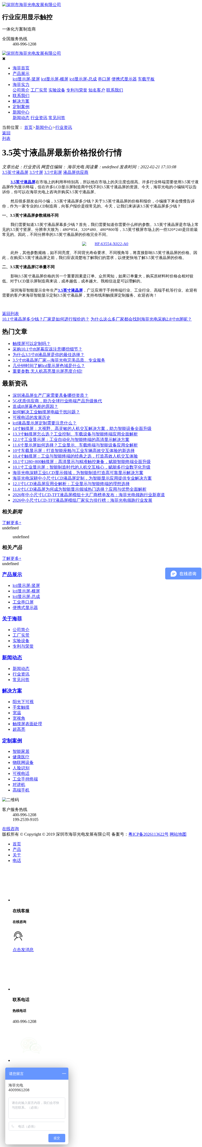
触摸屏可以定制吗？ (31, 343)
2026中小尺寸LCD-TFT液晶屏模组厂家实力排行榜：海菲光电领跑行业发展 (82, 500)
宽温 (17, 712)
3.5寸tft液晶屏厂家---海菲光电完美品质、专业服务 (59, 360)
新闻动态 (21, 117)
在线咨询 (10, 828)
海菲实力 (21, 84)
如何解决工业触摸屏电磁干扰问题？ (46, 412)
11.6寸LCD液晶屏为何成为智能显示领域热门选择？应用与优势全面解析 (80, 489)
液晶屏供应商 (75, 172)
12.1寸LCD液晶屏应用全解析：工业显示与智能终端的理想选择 (71, 483)
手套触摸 (21, 707)
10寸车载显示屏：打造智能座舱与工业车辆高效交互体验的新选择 (74, 450)
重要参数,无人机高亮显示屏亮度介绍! (47, 371)
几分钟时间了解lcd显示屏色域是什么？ (49, 365)
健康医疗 (21, 757)
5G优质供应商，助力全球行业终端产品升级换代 (57, 401)
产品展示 (21, 73)
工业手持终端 (25, 779)
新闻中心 (21, 112)
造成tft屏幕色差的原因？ (35, 406)
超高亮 (19, 729)
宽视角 (19, 718)
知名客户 (96, 90)
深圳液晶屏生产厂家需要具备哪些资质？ (50, 395)
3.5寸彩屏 (53, 172)
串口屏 (104, 79)
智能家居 (21, 751)
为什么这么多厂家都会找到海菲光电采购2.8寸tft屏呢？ (141, 319)
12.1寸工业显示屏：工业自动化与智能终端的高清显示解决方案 (71, 439)
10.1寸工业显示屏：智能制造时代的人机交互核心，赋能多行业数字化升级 (81, 467)
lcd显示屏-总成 (83, 79)
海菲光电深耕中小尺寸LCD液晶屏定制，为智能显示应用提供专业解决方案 (82, 478)
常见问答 (56, 117)
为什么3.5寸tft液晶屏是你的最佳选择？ (48, 354)
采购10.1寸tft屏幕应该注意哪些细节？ (47, 349)
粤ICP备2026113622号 (148, 834)
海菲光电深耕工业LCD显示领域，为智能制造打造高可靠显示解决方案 (78, 472)
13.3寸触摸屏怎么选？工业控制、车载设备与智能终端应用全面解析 (75, 434)
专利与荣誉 (76, 90)
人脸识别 (21, 768)
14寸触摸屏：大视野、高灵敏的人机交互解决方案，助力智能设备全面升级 (82, 428)
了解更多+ (11, 522)
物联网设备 (23, 762)
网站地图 (178, 834)
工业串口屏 (23, 602)
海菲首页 (21, 68)
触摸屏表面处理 (27, 724)
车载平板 (146, 79)
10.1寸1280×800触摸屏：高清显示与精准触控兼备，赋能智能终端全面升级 (82, 461)
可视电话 (21, 773)
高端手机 (21, 790)
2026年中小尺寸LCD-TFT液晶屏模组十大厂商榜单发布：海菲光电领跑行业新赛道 (89, 495)
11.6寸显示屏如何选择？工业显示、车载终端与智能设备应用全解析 (75, 445)
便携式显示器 (124, 79)
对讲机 (19, 784)
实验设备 (56, 90)
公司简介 (21, 90)
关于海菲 (12, 618)
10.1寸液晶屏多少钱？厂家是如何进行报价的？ (45, 319)
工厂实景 (39, 90)
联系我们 (114, 90)
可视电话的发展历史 (31, 417)
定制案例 (21, 106)
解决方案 (21, 101)
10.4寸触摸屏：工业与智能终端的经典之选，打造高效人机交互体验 (75, 456)
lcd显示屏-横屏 (54, 79)
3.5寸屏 (36, 172)
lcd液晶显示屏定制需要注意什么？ (45, 423)
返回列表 (10, 313)
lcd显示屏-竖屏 (26, 79)
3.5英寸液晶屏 (15, 172)
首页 (28, 127)
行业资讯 (39, 117)
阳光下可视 (23, 701)
